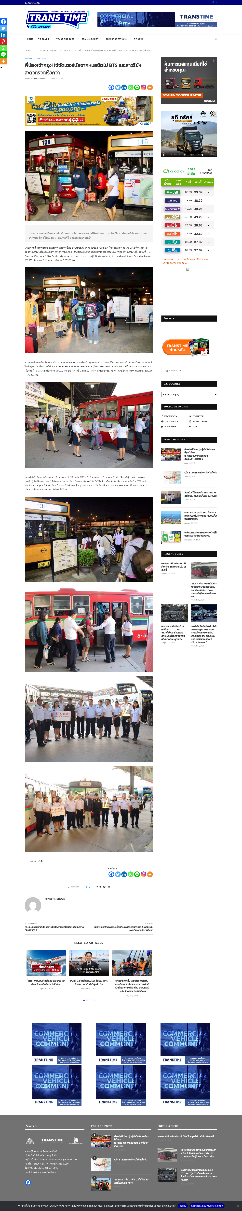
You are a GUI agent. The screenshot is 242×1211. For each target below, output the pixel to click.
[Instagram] (143, 87)
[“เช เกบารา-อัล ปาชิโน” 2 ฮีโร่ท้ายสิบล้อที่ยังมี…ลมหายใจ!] (101, 1184)
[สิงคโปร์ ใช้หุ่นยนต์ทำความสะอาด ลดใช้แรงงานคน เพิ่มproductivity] (171, 497)
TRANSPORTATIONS (116, 39)
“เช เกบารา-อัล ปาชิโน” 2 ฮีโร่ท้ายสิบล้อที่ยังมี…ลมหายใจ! (131, 1181)
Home (30, 39)
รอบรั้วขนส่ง (42, 58)
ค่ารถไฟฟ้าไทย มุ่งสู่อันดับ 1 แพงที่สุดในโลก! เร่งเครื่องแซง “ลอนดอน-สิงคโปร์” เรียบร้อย (199, 454)
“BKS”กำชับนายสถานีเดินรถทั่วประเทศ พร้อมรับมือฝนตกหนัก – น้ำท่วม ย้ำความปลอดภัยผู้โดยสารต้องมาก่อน (204, 590)
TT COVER (43, 39)
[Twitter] (118, 87)
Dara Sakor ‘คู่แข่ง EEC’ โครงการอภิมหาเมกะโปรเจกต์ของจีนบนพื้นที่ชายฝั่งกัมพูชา (200, 516)
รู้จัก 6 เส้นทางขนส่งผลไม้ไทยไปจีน (200, 472)
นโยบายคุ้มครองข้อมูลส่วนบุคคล (207, 1205)
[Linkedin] (124, 87)
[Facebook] (111, 87)
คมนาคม (68, 50)
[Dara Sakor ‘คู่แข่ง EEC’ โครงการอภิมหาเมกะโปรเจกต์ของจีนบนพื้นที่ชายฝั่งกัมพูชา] (171, 517)
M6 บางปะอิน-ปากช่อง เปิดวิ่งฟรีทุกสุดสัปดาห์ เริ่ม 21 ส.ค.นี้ (174, 567)
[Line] (137, 87)
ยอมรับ (182, 1205)
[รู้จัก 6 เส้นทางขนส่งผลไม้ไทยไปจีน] (171, 477)
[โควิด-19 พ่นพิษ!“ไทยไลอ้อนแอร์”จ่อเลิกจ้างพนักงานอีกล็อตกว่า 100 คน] (46, 963)
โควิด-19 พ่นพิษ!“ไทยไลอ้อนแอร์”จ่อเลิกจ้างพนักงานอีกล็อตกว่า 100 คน (46, 982)
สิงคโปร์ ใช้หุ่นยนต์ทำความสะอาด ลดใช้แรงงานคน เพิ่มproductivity (200, 494)
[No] (238, 1206)
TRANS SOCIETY (90, 39)
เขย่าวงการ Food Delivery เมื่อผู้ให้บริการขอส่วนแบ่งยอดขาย (200, 534)
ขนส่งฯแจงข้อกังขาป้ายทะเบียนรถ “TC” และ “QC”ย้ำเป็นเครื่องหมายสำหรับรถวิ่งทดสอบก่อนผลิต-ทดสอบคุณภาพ (173, 633)
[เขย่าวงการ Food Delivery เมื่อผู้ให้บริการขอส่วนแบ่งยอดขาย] (171, 537)
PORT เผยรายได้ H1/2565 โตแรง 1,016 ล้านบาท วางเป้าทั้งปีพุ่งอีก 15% (89, 982)
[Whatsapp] (131, 87)
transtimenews (39, 78)
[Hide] (1, 67)
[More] (150, 87)
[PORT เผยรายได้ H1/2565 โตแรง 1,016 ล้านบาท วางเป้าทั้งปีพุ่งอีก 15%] (89, 963)
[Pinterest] (3, 41)
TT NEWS (139, 39)
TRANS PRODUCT (65, 39)
